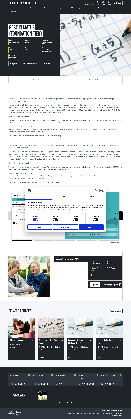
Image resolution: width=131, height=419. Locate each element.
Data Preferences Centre (104, 413)
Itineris (120, 416)
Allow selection (65, 227)
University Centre (62, 8)
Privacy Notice (77, 413)
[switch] (55, 219)
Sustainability (118, 413)
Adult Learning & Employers (81, 8)
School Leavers (17, 8)
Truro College (14, 375)
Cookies (69, 413)
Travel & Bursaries (30, 8)
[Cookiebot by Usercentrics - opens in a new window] (96, 190)
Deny (39, 227)
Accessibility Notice (90, 413)
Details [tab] (65, 196)
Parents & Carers (46, 8)
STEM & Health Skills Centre (85, 377)
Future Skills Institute (108, 375)
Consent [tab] (38, 197)
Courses (13, 11)
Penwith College (38, 375)
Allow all (91, 227)
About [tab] (92, 196)
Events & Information (102, 8)
